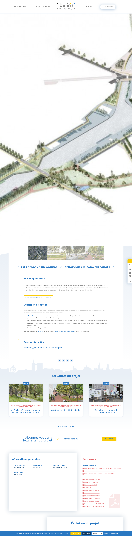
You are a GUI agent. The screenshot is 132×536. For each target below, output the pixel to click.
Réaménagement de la (43, 347)
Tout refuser (86, 533)
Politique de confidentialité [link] (111, 533)
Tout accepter (75, 533)
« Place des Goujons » (34, 316)
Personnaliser (97, 533)
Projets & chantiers (43, 7)
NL (130, 264)
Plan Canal (40, 331)
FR (129, 261)
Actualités (88, 7)
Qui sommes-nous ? (20, 7)
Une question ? (108, 6)
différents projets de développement (64, 331)
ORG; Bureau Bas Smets (60, 467)
